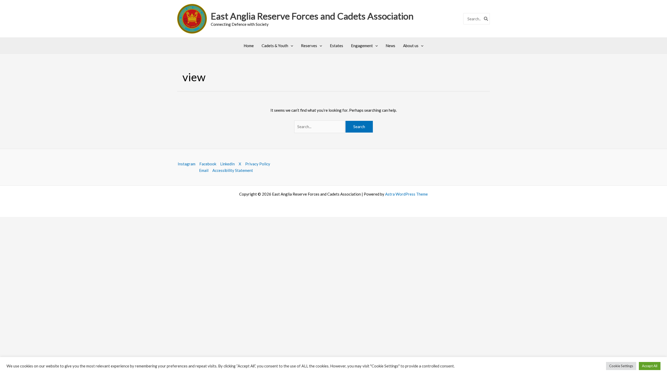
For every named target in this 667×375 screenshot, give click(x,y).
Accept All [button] (649, 366)
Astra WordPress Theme (406, 194)
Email (203, 170)
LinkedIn (227, 163)
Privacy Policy (257, 163)
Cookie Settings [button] (621, 366)
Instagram (186, 163)
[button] (290, 45)
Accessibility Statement (232, 170)
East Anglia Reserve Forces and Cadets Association (312, 15)
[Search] (486, 18)
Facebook (207, 163)
